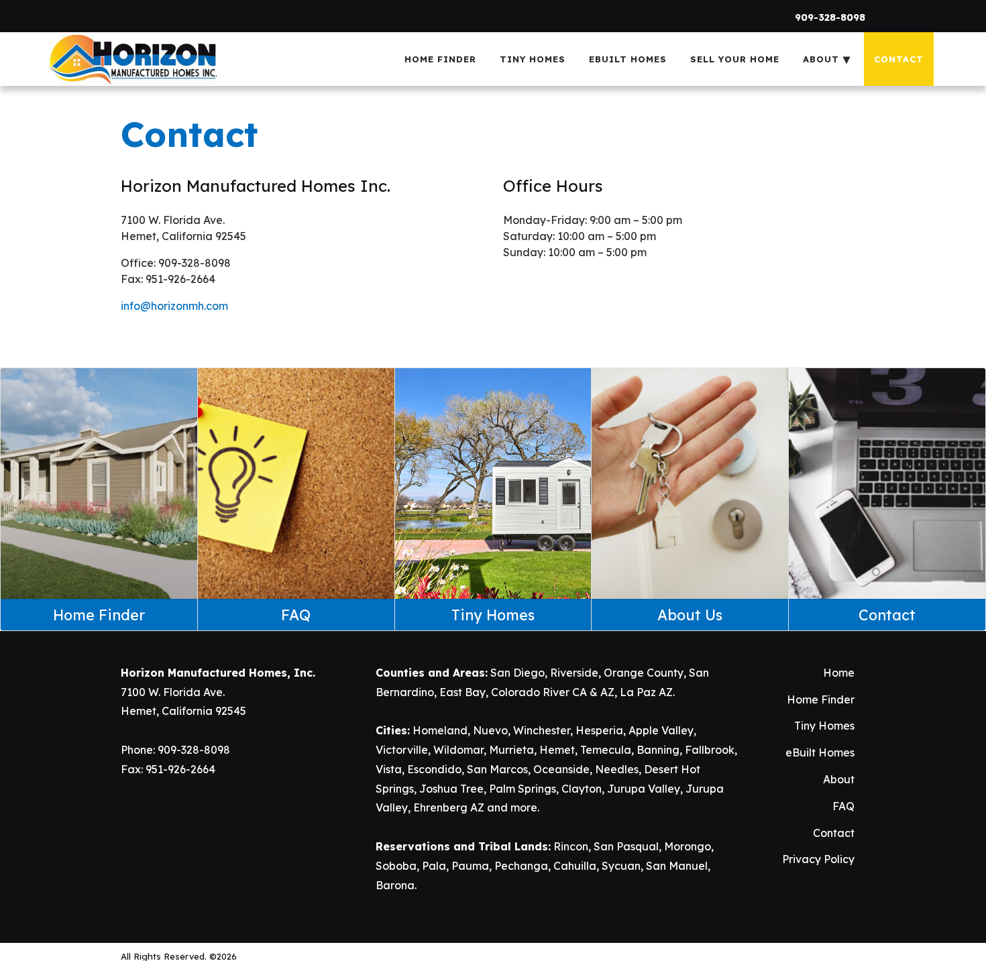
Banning (658, 749)
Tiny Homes (824, 725)
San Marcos (497, 769)
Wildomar (458, 749)
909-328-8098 (830, 17)
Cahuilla (574, 865)
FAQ (843, 806)
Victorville (402, 749)
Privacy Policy (818, 859)
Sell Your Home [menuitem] (734, 59)
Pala (434, 865)
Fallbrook (709, 749)
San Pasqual (626, 846)
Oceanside (561, 769)
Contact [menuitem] (899, 59)
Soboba (396, 865)
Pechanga (521, 865)
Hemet (557, 749)
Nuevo (490, 730)
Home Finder (821, 699)
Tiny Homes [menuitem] (532, 59)
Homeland (440, 730)
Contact (834, 833)
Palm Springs (522, 788)
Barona (395, 885)
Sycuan (621, 865)
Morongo (687, 846)
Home (839, 672)
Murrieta (511, 749)
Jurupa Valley (643, 788)
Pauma (470, 865)
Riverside (574, 672)
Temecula (605, 749)
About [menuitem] (821, 59)
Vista (389, 769)
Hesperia (599, 730)
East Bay (462, 692)
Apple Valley (661, 730)
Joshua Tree (451, 788)
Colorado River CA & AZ (552, 692)
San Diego (517, 672)
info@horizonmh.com (174, 306)
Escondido (434, 769)
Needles (617, 769)
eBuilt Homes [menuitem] (628, 59)
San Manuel (677, 865)
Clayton (581, 788)
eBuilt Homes (820, 752)
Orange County (643, 672)
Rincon (570, 846)
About (839, 779)
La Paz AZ (646, 692)
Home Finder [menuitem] (440, 59)
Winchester (541, 730)
